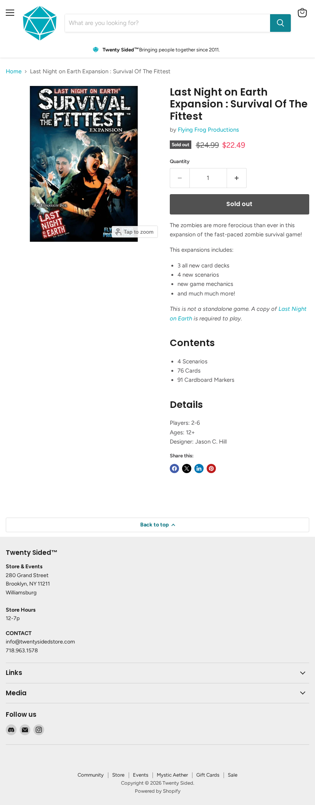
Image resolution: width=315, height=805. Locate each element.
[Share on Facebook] (174, 468)
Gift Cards (207, 775)
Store (118, 775)
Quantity (180, 161)
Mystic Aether (172, 775)
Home (14, 71)
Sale (232, 775)
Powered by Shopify (158, 791)
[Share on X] (186, 468)
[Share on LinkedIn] (199, 468)
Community (91, 775)
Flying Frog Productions (208, 129)
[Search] (280, 23)
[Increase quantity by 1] (237, 178)
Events (140, 775)
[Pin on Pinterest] (211, 468)
